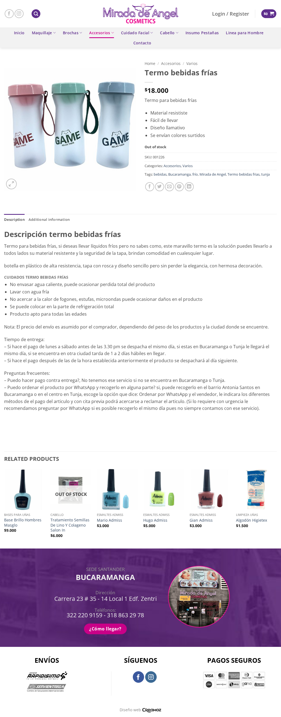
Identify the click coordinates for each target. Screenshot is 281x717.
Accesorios (99, 32)
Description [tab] (14, 219)
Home (150, 63)
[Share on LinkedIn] (189, 186)
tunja (265, 174)
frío (195, 174)
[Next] (276, 508)
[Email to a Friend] (169, 186)
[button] (36, 13)
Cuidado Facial (135, 32)
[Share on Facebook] (149, 186)
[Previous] (4, 508)
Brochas (70, 32)
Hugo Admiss (155, 520)
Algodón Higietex (251, 520)
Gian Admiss (201, 520)
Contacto (142, 42)
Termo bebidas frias (243, 174)
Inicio (19, 32)
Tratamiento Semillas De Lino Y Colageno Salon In (69, 525)
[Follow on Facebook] (9, 13)
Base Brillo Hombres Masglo (22, 523)
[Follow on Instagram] (19, 13)
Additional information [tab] (49, 219)
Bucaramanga (179, 174)
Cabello (167, 32)
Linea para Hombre (244, 32)
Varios (192, 63)
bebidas (160, 174)
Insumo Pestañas (202, 32)
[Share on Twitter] (159, 186)
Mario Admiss (109, 520)
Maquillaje (42, 32)
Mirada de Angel (212, 174)
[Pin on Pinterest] (179, 186)
